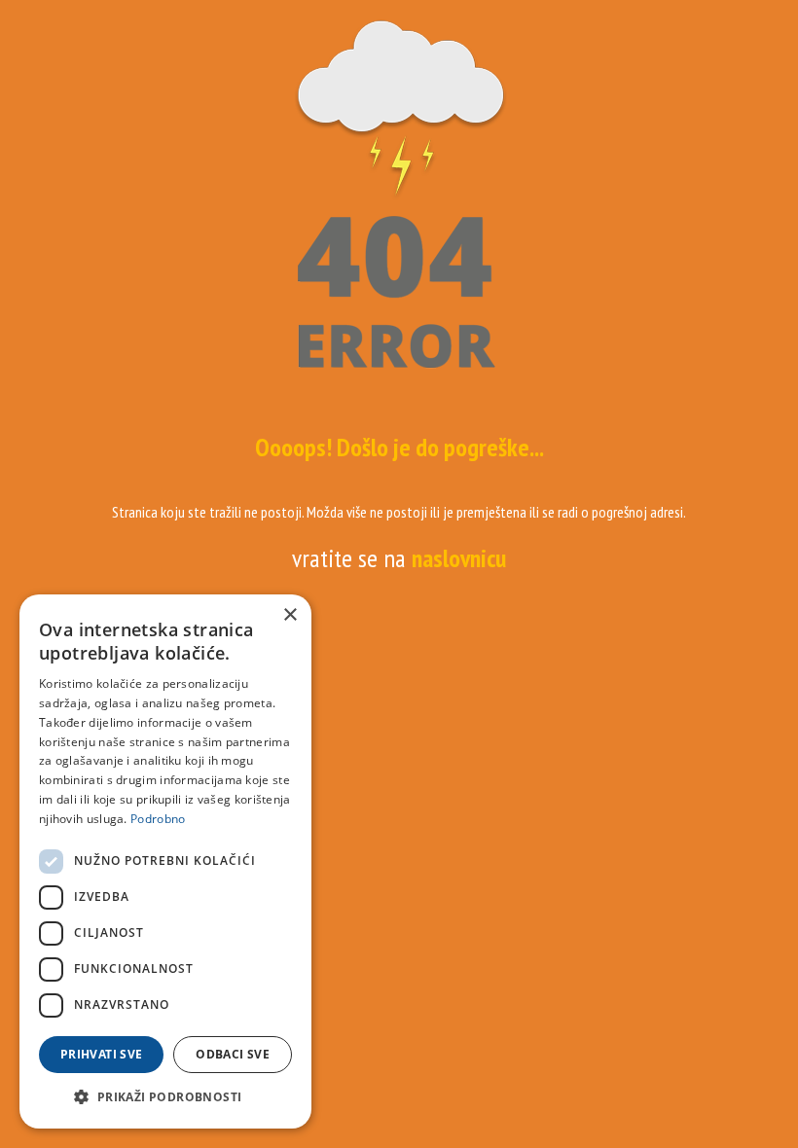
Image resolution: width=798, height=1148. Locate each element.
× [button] (289, 615)
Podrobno (157, 818)
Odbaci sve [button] (233, 1054)
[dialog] (165, 861)
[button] (165, 1097)
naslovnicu (459, 558)
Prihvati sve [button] (101, 1054)
